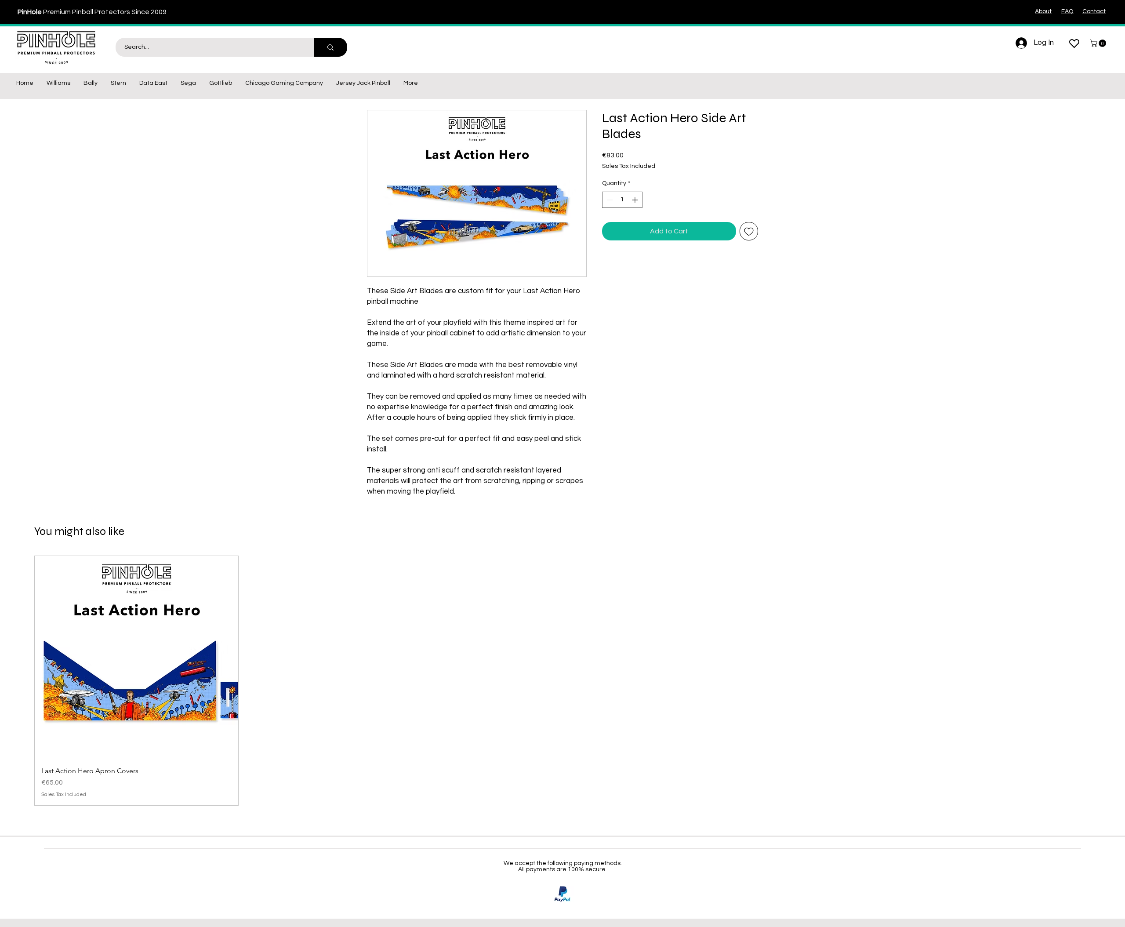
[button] (1099, 43)
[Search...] (330, 47)
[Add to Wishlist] (749, 231)
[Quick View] (136, 658)
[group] (562, 680)
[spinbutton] (622, 199)
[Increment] (635, 199)
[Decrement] (608, 199)
